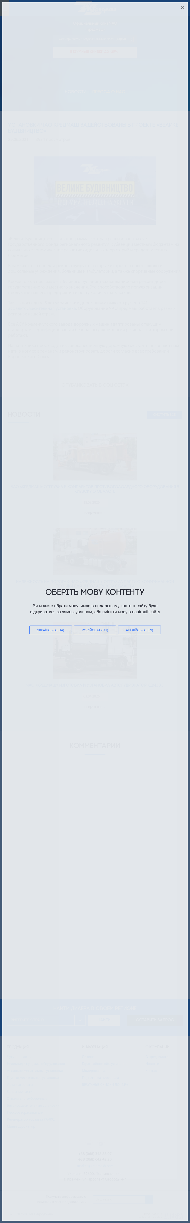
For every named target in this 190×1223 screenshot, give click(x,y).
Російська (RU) (95, 630)
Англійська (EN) (139, 630)
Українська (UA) (50, 630)
